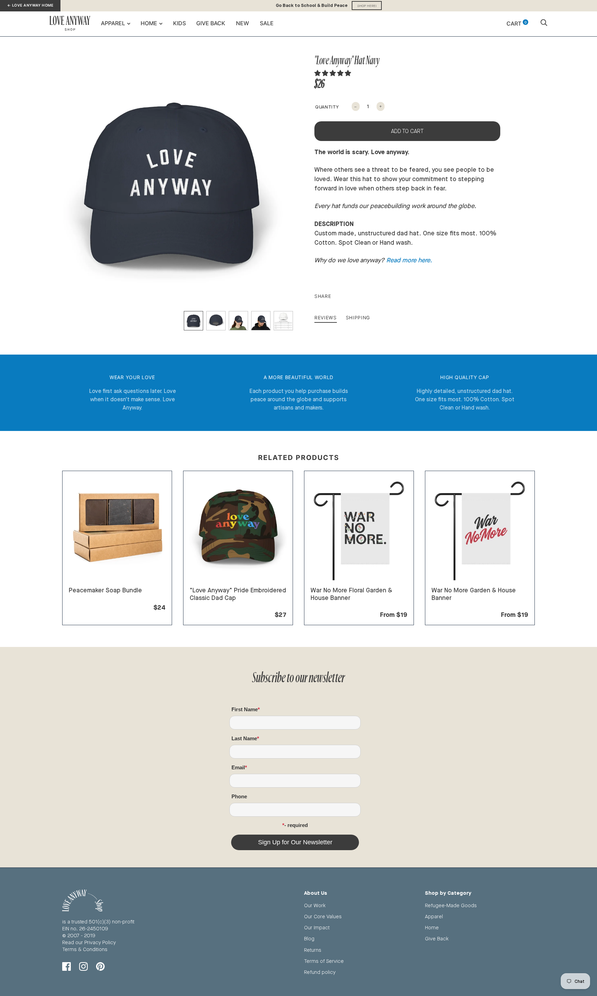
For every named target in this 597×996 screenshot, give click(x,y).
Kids (179, 23)
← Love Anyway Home (30, 5)
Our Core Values (323, 916)
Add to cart (407, 131)
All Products (83, 598)
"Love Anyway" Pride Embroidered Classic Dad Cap (238, 594)
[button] (333, 73)
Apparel (113, 23)
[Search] (543, 23)
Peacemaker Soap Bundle (105, 590)
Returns (312, 950)
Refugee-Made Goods (451, 905)
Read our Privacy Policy (89, 942)
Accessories (204, 606)
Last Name (244, 738)
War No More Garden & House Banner (474, 594)
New (242, 23)
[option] (171, 183)
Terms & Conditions (84, 949)
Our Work (314, 905)
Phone (239, 796)
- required (296, 825)
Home (149, 23)
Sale (267, 23)
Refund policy (319, 972)
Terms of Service (324, 961)
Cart (516, 23)
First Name (244, 709)
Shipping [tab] (358, 317)
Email (238, 767)
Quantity (327, 107)
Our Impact (317, 927)
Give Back (210, 23)
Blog (309, 938)
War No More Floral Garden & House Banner (351, 594)
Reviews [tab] (325, 317)
